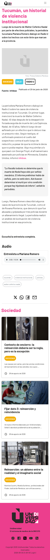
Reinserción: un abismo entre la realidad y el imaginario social (23, 471)
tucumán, (7, 277)
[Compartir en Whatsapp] (21, 297)
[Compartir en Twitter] (15, 297)
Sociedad (7, 81)
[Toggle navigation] (45, 3)
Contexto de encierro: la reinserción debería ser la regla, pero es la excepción (23, 348)
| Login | (33, 553)
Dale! (19, 81)
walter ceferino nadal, (12, 284)
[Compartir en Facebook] (28, 297)
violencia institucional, (24, 277)
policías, (40, 277)
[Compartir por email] (35, 297)
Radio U (30, 81)
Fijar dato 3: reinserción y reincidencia (20, 410)
